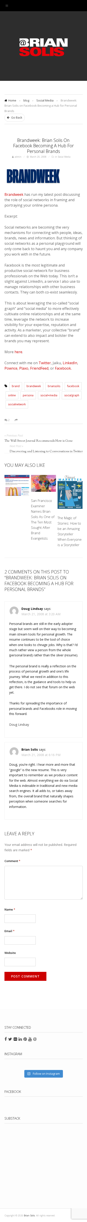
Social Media (45, 100)
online (12, 395)
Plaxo (23, 368)
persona (28, 395)
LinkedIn (70, 362)
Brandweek (13, 194)
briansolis (54, 386)
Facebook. (63, 368)
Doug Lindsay (19, 724)
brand (16, 386)
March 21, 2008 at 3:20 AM (40, 614)
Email (9, 931)
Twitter (45, 362)
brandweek (34, 386)
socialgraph (71, 395)
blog (26, 100)
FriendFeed (39, 368)
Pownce (10, 368)
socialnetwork (17, 404)
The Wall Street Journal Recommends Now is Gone (38, 441)
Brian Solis (43, 47)
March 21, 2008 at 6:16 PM (40, 755)
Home (12, 100)
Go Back (16, 117)
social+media (48, 395)
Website (10, 953)
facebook (73, 386)
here (18, 351)
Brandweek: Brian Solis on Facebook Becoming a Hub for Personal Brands (43, 145)
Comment (12, 861)
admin (18, 156)
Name (9, 909)
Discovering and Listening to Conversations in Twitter (46, 451)
